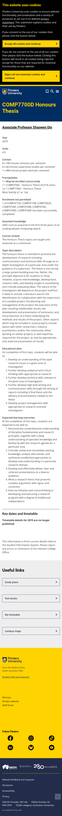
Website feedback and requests (18, 779)
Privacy (5, 796)
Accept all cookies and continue (23, 43)
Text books (11, 598)
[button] (47, 91)
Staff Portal (7, 705)
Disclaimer (7, 785)
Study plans (11, 582)
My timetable (12, 614)
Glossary (6, 697)
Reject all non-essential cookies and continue (25, 76)
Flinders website (10, 701)
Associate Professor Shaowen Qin (27, 127)
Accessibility (8, 790)
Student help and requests (15, 676)
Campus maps (13, 631)
